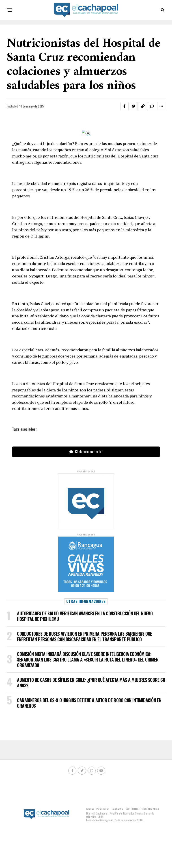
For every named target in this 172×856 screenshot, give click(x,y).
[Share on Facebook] (124, 106)
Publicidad (102, 809)
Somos (90, 809)
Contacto (117, 809)
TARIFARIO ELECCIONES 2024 (142, 809)
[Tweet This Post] (134, 106)
